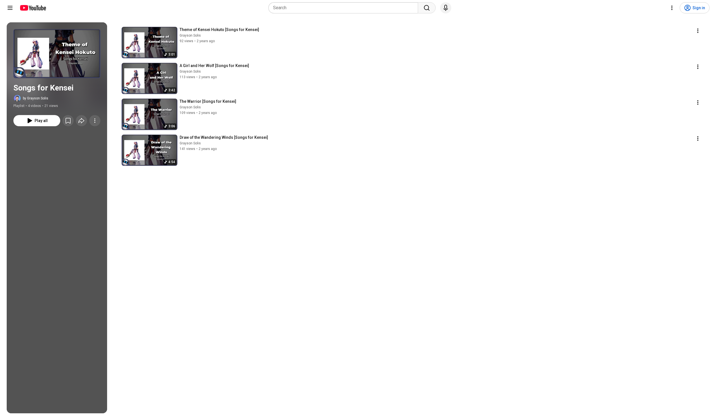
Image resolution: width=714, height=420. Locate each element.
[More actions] (94, 120)
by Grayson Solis (35, 98)
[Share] (81, 120)
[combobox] (345, 7)
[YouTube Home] (33, 8)
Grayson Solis (190, 35)
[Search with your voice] (445, 7)
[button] (56, 53)
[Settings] (672, 7)
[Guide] (10, 7)
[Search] (427, 7)
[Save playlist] (68, 120)
